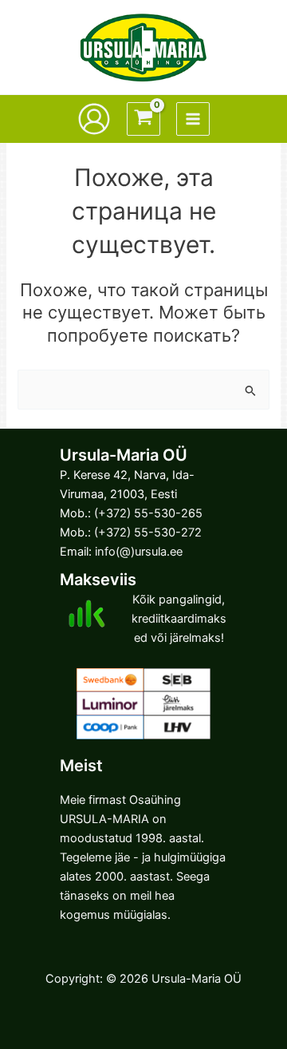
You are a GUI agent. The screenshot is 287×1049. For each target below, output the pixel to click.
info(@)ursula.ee (139, 551)
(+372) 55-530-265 (148, 513)
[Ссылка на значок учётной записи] (94, 119)
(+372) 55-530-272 (148, 532)
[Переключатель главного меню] (193, 119)
